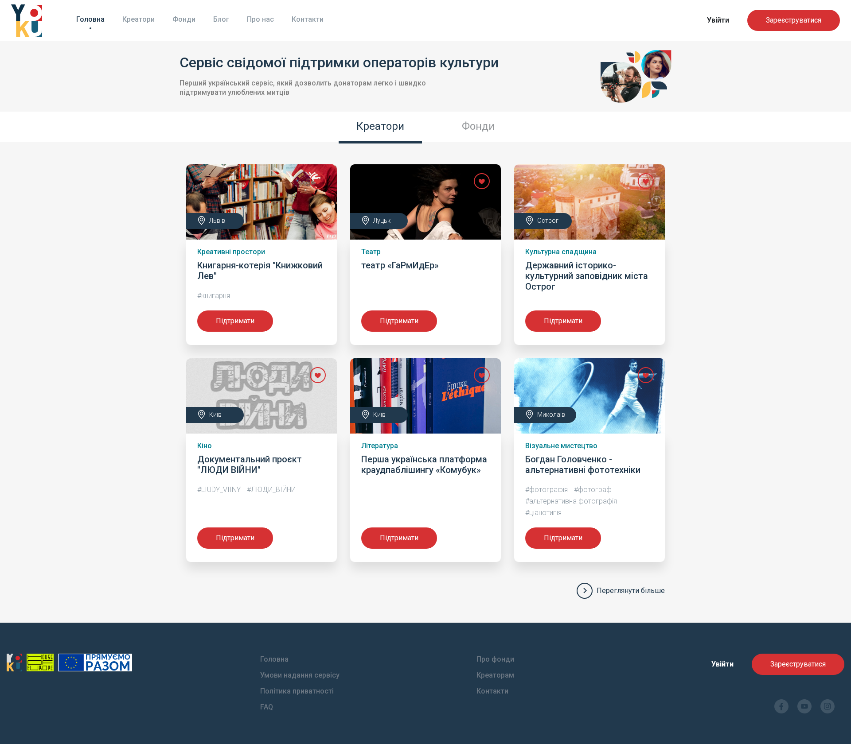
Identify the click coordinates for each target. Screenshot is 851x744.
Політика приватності (297, 691)
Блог (221, 19)
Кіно (204, 446)
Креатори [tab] (380, 126)
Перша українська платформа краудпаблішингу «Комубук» (424, 464)
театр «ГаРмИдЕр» (400, 265)
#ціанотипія (543, 512)
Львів (217, 220)
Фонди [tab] (478, 126)
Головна (90, 19)
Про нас (260, 19)
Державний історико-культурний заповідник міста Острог (586, 276)
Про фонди (495, 659)
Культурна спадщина (561, 252)
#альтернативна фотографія (571, 501)
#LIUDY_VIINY (219, 489)
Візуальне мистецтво (561, 446)
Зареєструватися (793, 20)
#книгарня (213, 295)
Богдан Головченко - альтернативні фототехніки (582, 464)
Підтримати (235, 321)
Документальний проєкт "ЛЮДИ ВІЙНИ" (249, 464)
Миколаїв (551, 414)
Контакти (308, 19)
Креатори (138, 19)
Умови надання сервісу (300, 675)
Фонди (183, 19)
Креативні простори (231, 252)
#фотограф (593, 489)
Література (379, 446)
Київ (215, 414)
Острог (547, 220)
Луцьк (381, 220)
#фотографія (546, 489)
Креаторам (495, 675)
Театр (371, 252)
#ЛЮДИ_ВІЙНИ (271, 489)
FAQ (266, 707)
